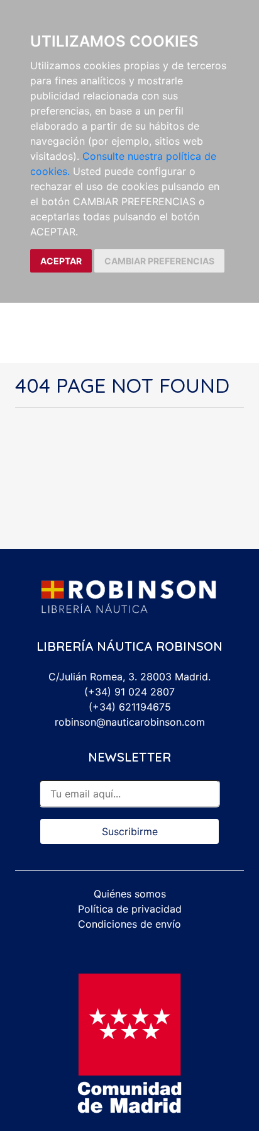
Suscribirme (130, 831)
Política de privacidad (130, 909)
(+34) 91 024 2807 (129, 691)
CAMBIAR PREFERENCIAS (159, 261)
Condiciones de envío (129, 924)
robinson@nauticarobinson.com (130, 722)
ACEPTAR (61, 261)
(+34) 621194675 (130, 707)
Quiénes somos (130, 893)
